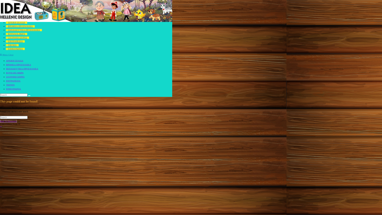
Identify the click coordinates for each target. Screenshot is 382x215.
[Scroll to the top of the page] (1, 127)
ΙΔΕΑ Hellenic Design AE (19, 18)
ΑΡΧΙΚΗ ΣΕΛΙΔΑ (14, 61)
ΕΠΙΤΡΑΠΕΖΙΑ (13, 81)
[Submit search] (29, 95)
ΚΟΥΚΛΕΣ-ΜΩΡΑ (15, 73)
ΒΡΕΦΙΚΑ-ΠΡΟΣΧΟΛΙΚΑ (18, 65)
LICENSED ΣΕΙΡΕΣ (15, 77)
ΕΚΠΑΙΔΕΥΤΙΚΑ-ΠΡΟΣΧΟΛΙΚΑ (22, 69)
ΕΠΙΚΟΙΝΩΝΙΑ (13, 89)
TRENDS (10, 85)
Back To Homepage (8, 121)
